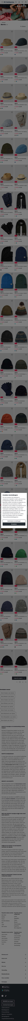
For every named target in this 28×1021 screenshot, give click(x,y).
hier (16, 515)
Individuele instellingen (14, 521)
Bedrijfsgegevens (14, 517)
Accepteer (14, 524)
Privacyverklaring (6, 517)
